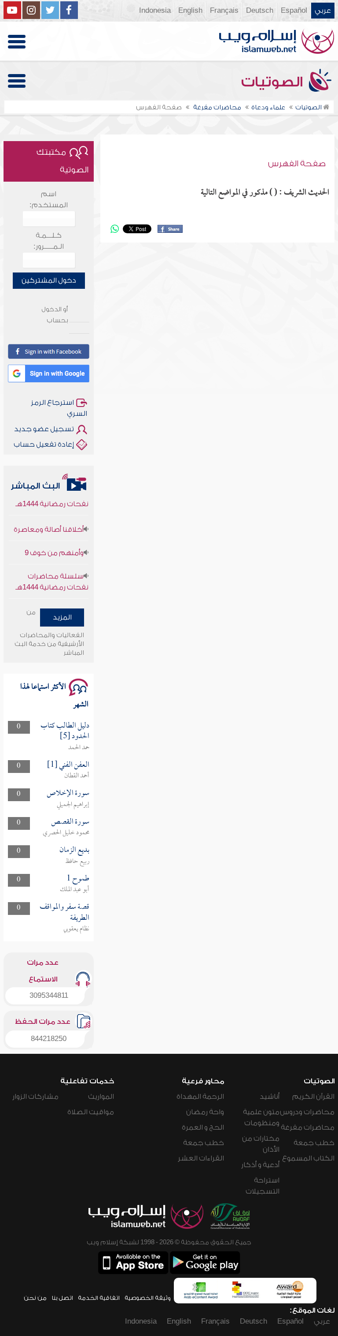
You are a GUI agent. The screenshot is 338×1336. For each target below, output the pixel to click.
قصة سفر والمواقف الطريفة (64, 912)
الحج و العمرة (203, 1127)
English (190, 11)
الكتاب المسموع (308, 1158)
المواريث (101, 1097)
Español (294, 11)
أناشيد (269, 1097)
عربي (323, 11)
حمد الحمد (78, 748)
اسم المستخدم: (48, 199)
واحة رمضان (205, 1112)
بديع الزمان (74, 850)
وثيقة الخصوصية (148, 1298)
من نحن (35, 1298)
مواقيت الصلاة (90, 1112)
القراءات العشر (201, 1158)
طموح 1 (77, 879)
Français (224, 11)
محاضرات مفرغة (307, 1127)
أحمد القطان (76, 776)
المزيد (62, 617)
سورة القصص (70, 822)
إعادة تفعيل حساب (44, 444)
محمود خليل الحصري (66, 833)
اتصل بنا (62, 1298)
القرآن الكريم (313, 1097)
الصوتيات (273, 82)
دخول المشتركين (49, 280)
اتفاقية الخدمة (99, 1298)
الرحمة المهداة (200, 1097)
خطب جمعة (314, 1143)
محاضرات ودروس (307, 1112)
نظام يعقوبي (76, 929)
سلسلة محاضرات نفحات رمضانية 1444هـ (51, 573)
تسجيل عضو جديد (44, 429)
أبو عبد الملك (74, 890)
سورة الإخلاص (68, 793)
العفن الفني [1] (68, 765)
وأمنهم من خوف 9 (54, 545)
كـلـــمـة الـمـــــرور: (48, 240)
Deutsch (259, 11)
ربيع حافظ (77, 862)
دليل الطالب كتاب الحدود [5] (64, 731)
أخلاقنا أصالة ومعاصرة (49, 522)
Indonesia (155, 11)
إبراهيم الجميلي (73, 805)
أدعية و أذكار (260, 1165)
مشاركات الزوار (35, 1097)
